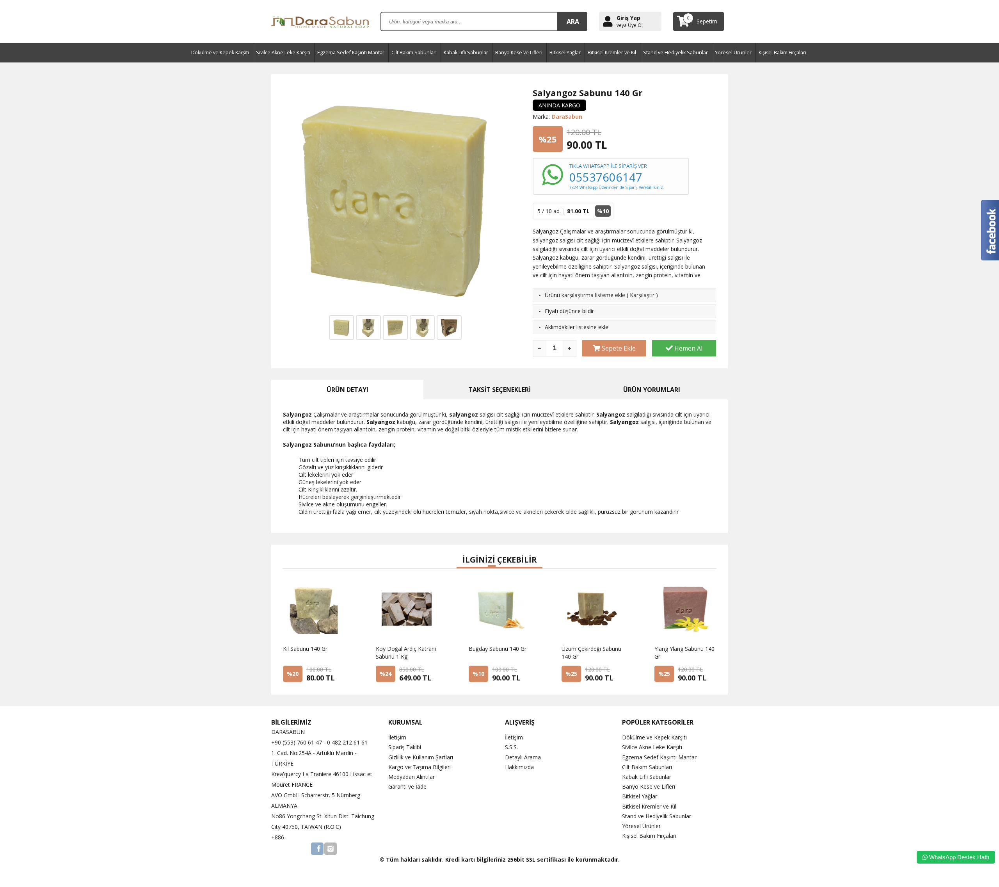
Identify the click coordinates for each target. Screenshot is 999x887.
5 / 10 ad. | (573, 211)
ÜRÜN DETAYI (347, 389)
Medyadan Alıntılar (411, 776)
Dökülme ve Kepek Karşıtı (220, 52)
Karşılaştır (642, 295)
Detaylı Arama (523, 757)
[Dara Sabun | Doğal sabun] (320, 21)
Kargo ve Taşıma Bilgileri (419, 767)
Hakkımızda (519, 767)
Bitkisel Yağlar (565, 52)
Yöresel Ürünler (733, 52)
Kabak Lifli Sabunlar (466, 52)
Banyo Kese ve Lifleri (518, 52)
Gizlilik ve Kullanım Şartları (420, 757)
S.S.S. (511, 747)
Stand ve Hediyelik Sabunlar (675, 52)
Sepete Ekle (618, 348)
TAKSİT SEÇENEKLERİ (499, 389)
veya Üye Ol (630, 25)
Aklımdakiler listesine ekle (576, 327)
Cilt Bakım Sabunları (414, 52)
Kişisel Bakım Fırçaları (782, 52)
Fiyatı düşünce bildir (569, 311)
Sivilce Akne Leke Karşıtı (283, 52)
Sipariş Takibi (404, 747)
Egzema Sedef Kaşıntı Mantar (350, 52)
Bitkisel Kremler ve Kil (612, 52)
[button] (460, 567)
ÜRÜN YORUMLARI (651, 389)
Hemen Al (687, 348)
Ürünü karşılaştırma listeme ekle (585, 295)
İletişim (397, 737)
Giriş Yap (628, 17)
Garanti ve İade (407, 786)
